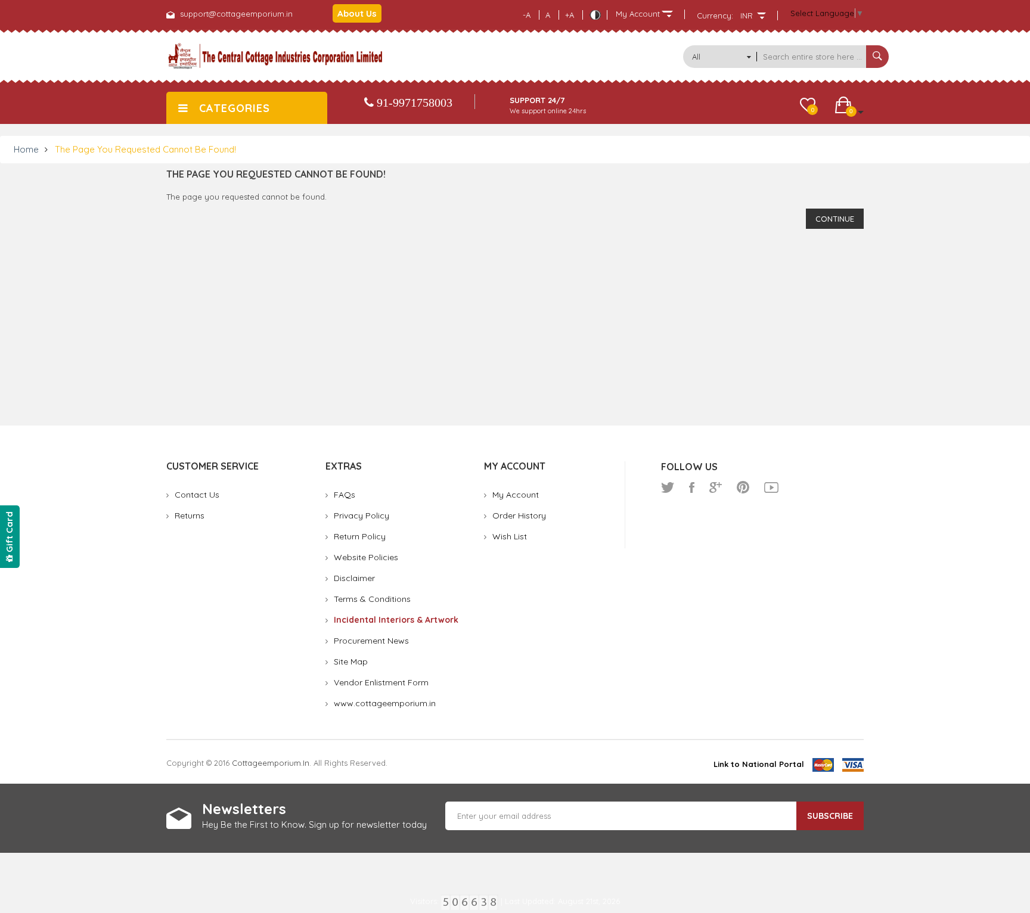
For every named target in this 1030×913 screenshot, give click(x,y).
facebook (691, 487)
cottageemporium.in (270, 763)
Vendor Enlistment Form (381, 682)
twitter (667, 487)
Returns (189, 515)
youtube (771, 487)
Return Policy (360, 536)
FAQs (344, 494)
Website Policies (366, 557)
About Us (357, 13)
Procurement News (371, 640)
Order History (519, 515)
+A (569, 15)
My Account (515, 494)
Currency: (715, 15)
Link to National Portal (758, 764)
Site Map (351, 661)
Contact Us (197, 494)
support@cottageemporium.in (236, 13)
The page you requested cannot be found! (145, 149)
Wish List (509, 536)
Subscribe (830, 815)
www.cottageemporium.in (385, 703)
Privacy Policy (361, 515)
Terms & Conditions (372, 599)
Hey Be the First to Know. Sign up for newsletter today (314, 824)
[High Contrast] (594, 15)
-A (526, 15)
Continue (834, 218)
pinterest (743, 487)
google (715, 487)
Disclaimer (354, 578)
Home (26, 149)
